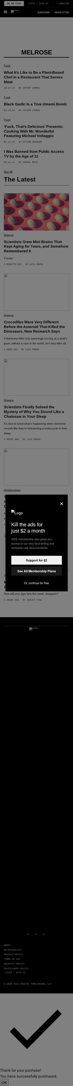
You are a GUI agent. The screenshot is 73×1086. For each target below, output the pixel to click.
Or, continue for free (36, 583)
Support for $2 (36, 560)
